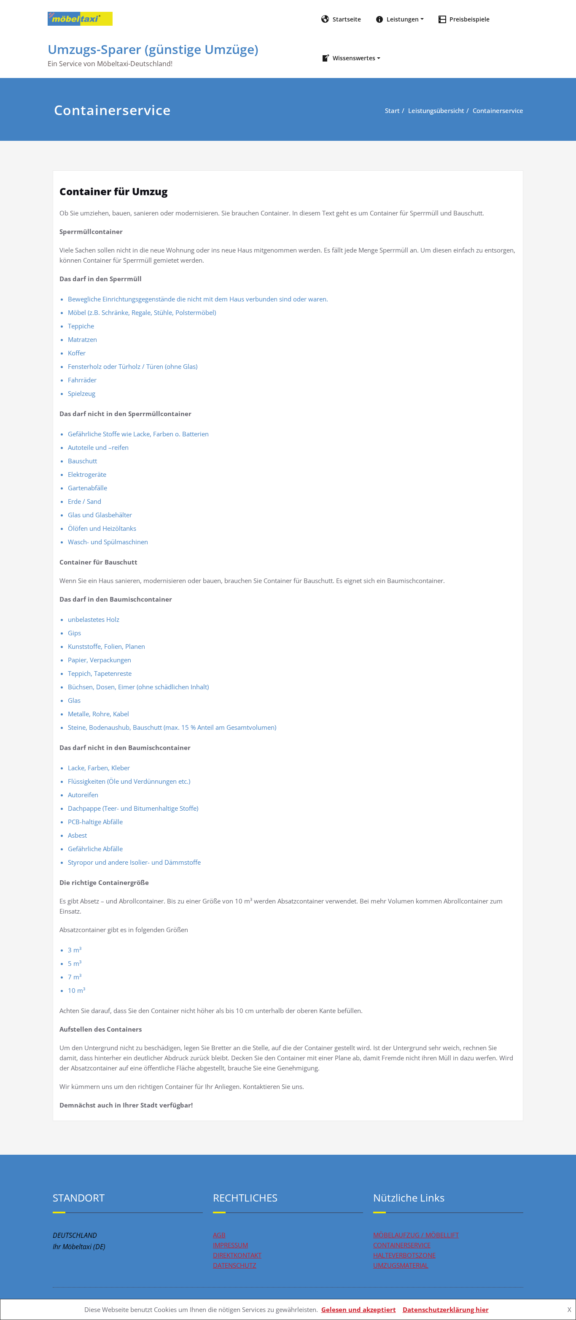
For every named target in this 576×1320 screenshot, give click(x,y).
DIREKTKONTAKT (237, 1255)
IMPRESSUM (230, 1245)
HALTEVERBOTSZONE (404, 1255)
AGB (219, 1235)
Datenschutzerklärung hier (446, 1309)
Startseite (346, 19)
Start (392, 110)
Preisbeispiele (469, 19)
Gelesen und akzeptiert (358, 1309)
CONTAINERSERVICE (402, 1245)
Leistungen (402, 19)
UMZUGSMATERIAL (400, 1265)
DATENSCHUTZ (234, 1265)
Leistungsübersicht (436, 110)
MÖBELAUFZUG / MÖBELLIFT (416, 1235)
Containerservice (498, 110)
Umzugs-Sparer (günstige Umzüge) (153, 49)
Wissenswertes (353, 58)
